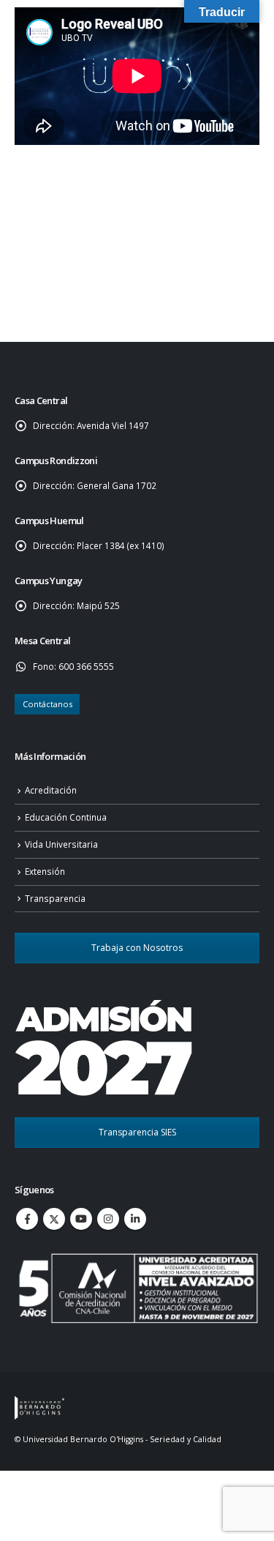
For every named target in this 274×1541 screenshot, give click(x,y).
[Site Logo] (39, 1407)
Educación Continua (66, 817)
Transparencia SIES (137, 1132)
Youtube (81, 1219)
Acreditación (51, 790)
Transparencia (55, 898)
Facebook (27, 1219)
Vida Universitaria (61, 844)
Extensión (45, 871)
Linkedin (135, 1219)
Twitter (54, 1219)
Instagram (108, 1219)
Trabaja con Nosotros (137, 947)
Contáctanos (47, 703)
